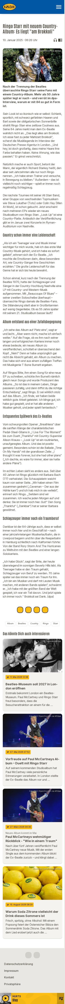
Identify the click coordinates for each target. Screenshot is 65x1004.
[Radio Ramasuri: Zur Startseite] (28, 6)
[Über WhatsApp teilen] (37, 610)
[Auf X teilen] (28, 610)
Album (10, 623)
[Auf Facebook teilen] (20, 610)
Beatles (22, 623)
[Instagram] (37, 955)
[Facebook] (28, 955)
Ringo (46, 623)
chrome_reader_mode (60, 40)
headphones (55, 40)
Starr (55, 623)
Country (34, 623)
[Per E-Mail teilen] (45, 610)
